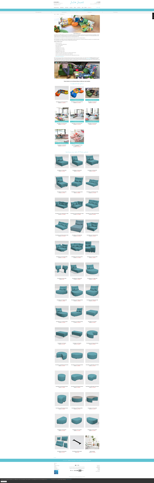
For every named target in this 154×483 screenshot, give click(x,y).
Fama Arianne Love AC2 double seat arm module (77, 213)
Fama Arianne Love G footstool (77, 343)
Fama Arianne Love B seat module (77, 170)
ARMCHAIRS (61, 7)
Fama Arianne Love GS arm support (77, 451)
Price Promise (115, 12)
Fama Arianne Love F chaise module (77, 278)
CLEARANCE (89, 7)
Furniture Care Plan (56, 465)
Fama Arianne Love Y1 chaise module (92, 278)
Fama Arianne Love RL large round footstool (77, 364)
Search (97, 7)
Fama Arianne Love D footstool (92, 321)
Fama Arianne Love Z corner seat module (61, 256)
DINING (75, 7)
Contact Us (98, 465)
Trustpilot (55, 457)
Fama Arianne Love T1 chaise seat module (61, 321)
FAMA (82, 7)
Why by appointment (38, 12)
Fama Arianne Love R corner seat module (77, 256)
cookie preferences (68, 479)
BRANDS (85, 7)
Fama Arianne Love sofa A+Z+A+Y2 (62, 123)
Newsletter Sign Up (56, 469)
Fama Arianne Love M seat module (92, 170)
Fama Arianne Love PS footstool (61, 429)
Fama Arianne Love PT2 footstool (92, 429)
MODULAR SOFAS (56, 7)
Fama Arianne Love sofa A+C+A (92, 101)
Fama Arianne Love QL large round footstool (92, 343)
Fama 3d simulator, (88, 58)
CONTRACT (78, 7)
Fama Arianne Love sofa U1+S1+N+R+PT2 (77, 101)
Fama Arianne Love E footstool (62, 343)
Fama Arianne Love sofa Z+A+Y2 (92, 123)
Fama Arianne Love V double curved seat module (92, 213)
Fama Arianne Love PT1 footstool (77, 429)
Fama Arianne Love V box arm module (92, 256)
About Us (55, 463)
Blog (54, 464)
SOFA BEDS (66, 7)
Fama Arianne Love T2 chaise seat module (77, 321)
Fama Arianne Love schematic (60, 56)
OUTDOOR (71, 7)
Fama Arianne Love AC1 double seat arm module (61, 213)
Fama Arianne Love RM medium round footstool (92, 364)
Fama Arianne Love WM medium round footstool (92, 386)
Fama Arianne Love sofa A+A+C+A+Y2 (77, 123)
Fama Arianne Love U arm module (61, 278)
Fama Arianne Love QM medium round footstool (61, 364)
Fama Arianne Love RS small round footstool (62, 386)
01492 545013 (98, 471)
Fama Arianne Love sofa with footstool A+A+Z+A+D (77, 145)
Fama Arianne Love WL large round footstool (77, 386)
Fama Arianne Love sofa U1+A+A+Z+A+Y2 (62, 101)
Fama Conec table (92, 451)
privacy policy (49, 479)
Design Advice (90, 12)
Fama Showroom (64, 12)
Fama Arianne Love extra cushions (61, 451)
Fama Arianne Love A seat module (61, 170)
